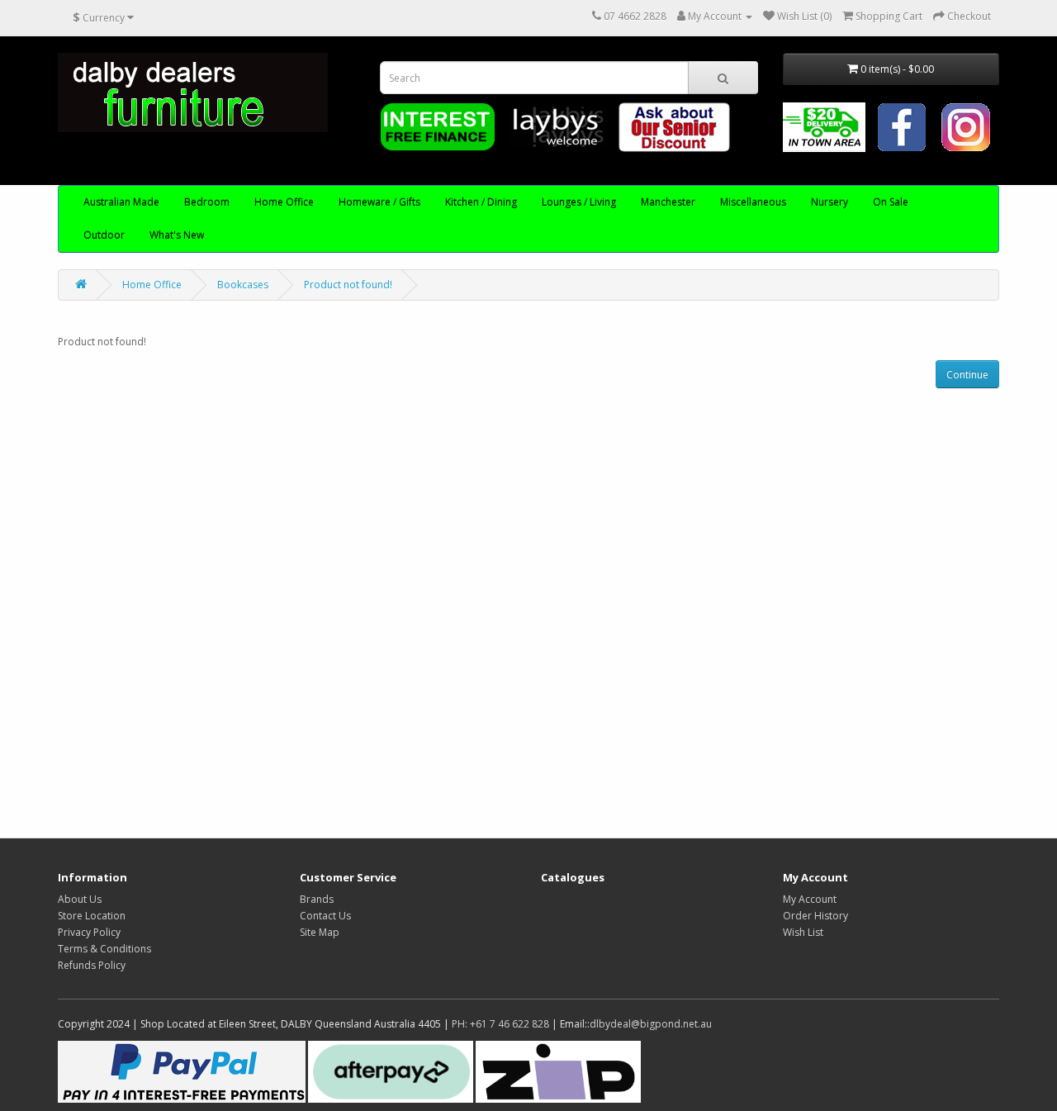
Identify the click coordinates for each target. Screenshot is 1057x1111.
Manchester (668, 202)
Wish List (803, 932)
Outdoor (104, 235)
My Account (810, 899)
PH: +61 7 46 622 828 (500, 1024)
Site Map (319, 932)
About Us (80, 899)
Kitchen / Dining (481, 202)
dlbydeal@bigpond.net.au (651, 1024)
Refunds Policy (92, 965)
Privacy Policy (89, 932)
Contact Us (325, 916)
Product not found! (348, 285)
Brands (317, 899)
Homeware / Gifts (379, 202)
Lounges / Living (579, 202)
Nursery (829, 202)
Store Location (92, 916)
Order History (815, 916)
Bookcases (242, 285)
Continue (967, 375)
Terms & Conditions (104, 949)
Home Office (284, 202)
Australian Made (121, 202)
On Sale (890, 202)
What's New (176, 235)
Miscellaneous (753, 202)
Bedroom (207, 202)
